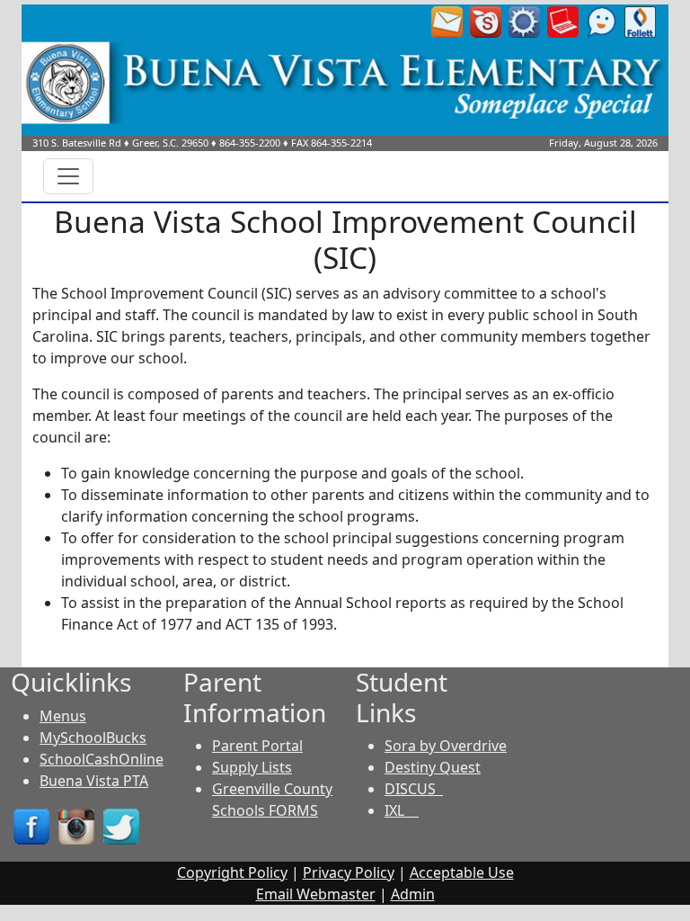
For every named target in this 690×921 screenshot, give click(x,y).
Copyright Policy (232, 872)
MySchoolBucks (93, 737)
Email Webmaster (316, 894)
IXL (402, 810)
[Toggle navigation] (68, 176)
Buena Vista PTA (94, 781)
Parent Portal (257, 746)
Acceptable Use (462, 872)
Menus (63, 716)
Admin (413, 894)
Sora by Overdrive (446, 746)
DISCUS (414, 789)
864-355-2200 (249, 142)
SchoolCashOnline (102, 759)
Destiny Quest (433, 767)
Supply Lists (252, 767)
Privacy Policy (348, 872)
